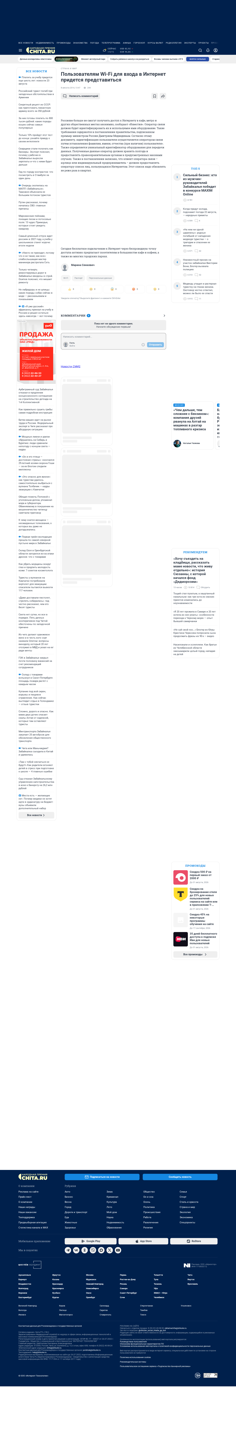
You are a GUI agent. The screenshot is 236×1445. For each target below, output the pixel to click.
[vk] (76, 1250)
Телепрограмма (111, 43)
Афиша (127, 43)
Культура (112, 1202)
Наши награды (26, 1207)
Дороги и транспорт (76, 1212)
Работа (147, 1217)
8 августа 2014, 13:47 (70, 88)
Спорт (183, 1196)
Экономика (186, 1217)
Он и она (148, 1196)
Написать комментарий (83, 96)
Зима (110, 1191)
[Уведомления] (208, 50)
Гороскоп (139, 43)
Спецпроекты (187, 1222)
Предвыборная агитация (32, 1222)
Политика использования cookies (135, 1357)
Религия (148, 1227)
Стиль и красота (189, 1202)
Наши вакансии (27, 1212)
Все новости (25, 43)
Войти (72, 346)
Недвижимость (45, 43)
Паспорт (78, 278)
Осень (146, 1202)
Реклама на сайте (28, 1191)
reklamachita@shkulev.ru (176, 1328)
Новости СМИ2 (70, 366)
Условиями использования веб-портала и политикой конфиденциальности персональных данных (165, 1346)
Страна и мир (187, 1207)
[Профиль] (215, 50)
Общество (149, 1191)
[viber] (93, 1250)
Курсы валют (155, 43)
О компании (25, 1202)
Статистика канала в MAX (33, 1227)
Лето (109, 1207)
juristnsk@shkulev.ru (92, 1350)
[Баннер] (66, 59)
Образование (114, 1227)
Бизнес (69, 1196)
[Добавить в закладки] (154, 96)
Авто (67, 1191)
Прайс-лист (24, 1196)
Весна (68, 1202)
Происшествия (151, 1212)
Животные (71, 1222)
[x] (109, 1250)
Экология (185, 1212)
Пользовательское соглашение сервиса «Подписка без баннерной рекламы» (155, 1366)
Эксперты (190, 43)
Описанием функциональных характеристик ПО (142, 1344)
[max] (101, 1250)
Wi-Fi (65, 278)
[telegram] (68, 1250)
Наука (110, 1217)
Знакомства (80, 43)
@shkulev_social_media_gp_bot (152, 1330)
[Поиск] (200, 50)
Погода (94, 43)
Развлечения (150, 1222)
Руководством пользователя (133, 1342)
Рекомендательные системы (133, 1362)
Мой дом (112, 1212)
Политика (149, 1207)
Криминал (112, 1196)
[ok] (84, 1250)
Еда (67, 1217)
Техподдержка (26, 1217)
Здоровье (70, 1227)
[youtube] (118, 1250)
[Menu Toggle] (20, 50)
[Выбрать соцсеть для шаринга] (163, 96)
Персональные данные (100, 278)
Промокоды (64, 43)
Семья (183, 1191)
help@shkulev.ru (39, 1352)
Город (68, 1207)
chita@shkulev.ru (54, 1348)
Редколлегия (174, 43)
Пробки (215, 43)
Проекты (203, 43)
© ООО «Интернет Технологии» (33, 1376)
